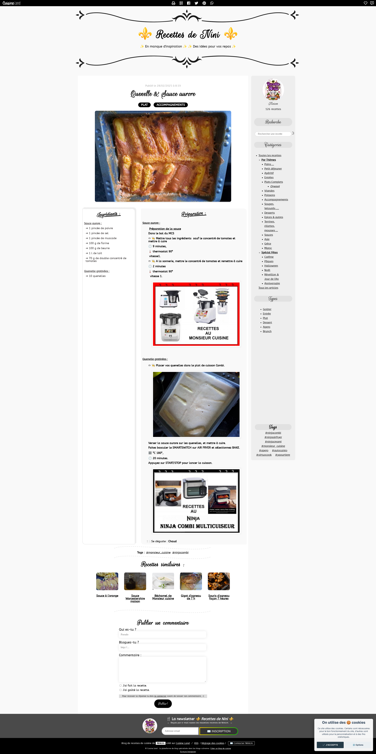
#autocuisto (279, 450)
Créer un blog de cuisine (220, 748)
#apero (263, 450)
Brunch (267, 331)
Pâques (268, 261)
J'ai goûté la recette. (136, 690)
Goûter (267, 309)
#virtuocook (264, 455)
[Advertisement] (273, 378)
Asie (267, 239)
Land (183, 743)
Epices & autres (273, 217)
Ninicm (160, 743)
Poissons (269, 195)
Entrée (267, 314)
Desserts (269, 213)
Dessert (267, 322)
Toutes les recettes (269, 155)
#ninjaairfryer (273, 437)
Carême (269, 257)
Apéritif (269, 173)
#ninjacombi (180, 552)
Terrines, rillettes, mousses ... (271, 226)
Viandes (269, 191)
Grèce (267, 244)
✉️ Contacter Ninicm (241, 743)
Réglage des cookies (213, 743)
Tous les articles (268, 288)
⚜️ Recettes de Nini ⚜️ (188, 35)
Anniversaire (272, 283)
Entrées (268, 177)
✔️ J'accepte (330, 745)
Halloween (271, 266)
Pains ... (269, 164)
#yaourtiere (282, 455)
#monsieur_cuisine (158, 552)
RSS (196, 743)
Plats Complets (273, 182)
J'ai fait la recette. (134, 685)
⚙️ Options (358, 745)
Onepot (275, 186)
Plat (265, 318)
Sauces (268, 235)
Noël (267, 270)
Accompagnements (171, 104)
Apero (266, 327)
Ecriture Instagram (188, 752)
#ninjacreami (273, 441)
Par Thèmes (268, 160)
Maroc (268, 248)
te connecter (160, 696)
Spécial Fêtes (269, 252)
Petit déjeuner (273, 169)
